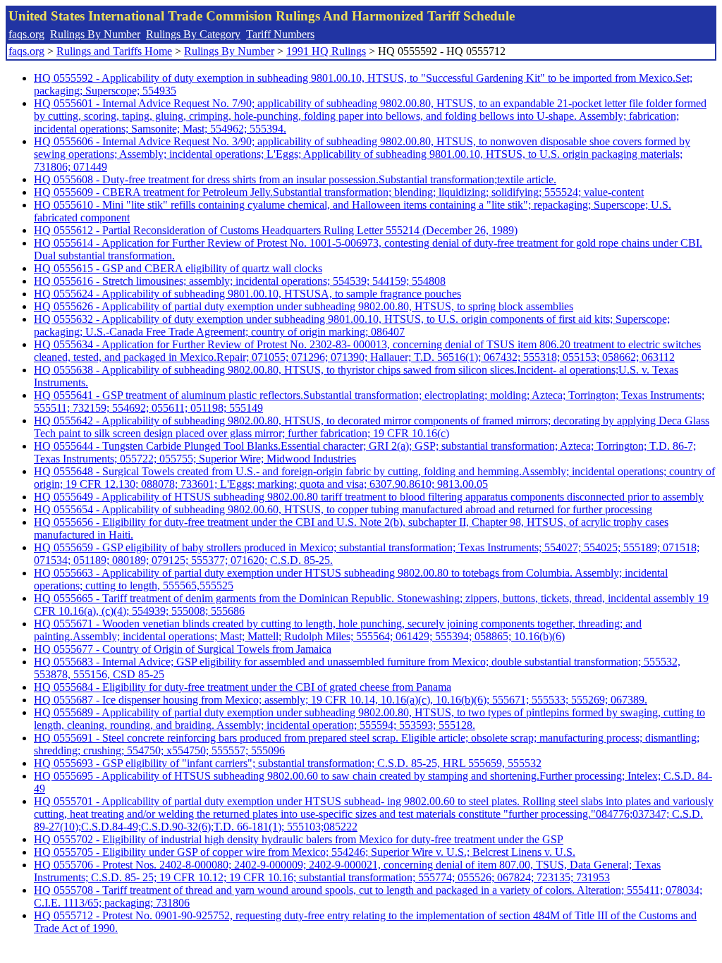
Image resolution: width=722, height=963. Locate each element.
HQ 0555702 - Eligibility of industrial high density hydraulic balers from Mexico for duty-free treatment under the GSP (298, 839)
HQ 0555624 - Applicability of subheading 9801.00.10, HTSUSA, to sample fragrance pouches (247, 294)
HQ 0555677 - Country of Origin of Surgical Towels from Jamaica (182, 649)
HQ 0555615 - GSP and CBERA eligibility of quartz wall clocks (178, 268)
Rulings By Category (193, 34)
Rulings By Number (95, 34)
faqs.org (26, 34)
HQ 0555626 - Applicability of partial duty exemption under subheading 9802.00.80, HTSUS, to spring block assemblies (303, 306)
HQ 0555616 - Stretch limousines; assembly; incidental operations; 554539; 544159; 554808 (240, 281)
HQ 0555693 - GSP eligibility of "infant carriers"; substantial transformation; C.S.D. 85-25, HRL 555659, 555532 (288, 763)
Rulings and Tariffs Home (114, 51)
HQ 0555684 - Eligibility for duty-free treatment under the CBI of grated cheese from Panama (242, 687)
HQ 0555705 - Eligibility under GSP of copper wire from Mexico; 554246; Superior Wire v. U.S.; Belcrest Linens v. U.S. (304, 852)
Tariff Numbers (280, 34)
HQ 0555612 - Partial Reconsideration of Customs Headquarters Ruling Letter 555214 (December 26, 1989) (276, 230)
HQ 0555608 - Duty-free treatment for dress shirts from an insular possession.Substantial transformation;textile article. (295, 179)
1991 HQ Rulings (326, 51)
